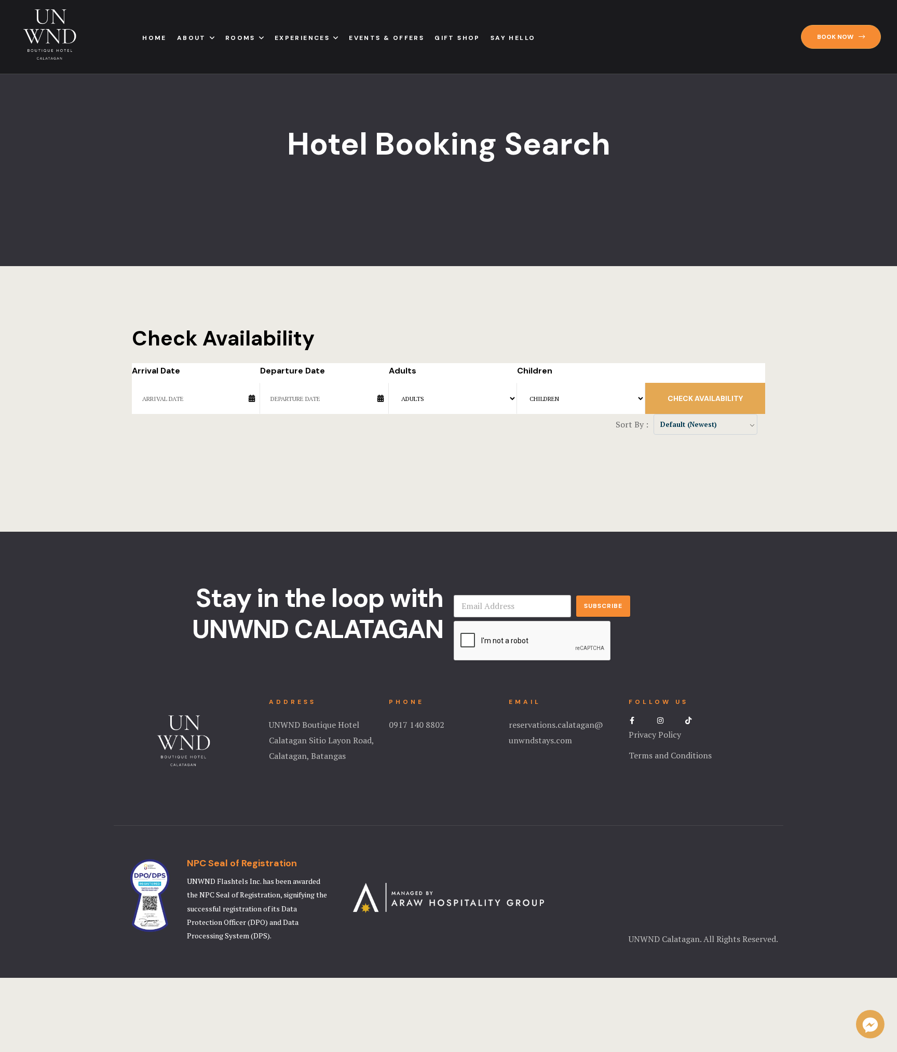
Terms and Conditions (670, 755)
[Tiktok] (688, 720)
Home (154, 38)
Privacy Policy (655, 734)
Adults (402, 370)
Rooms (240, 38)
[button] (841, 37)
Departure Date (292, 370)
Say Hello (513, 38)
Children (534, 370)
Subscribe (603, 606)
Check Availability (705, 398)
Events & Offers (386, 38)
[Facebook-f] (632, 720)
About (191, 38)
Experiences (302, 38)
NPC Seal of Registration (242, 863)
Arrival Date (156, 370)
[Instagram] (660, 720)
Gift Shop (457, 38)
